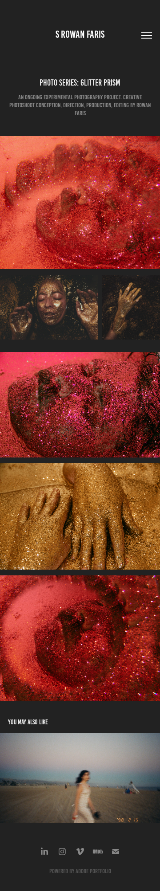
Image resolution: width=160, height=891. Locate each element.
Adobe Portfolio (93, 871)
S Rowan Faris (80, 34)
